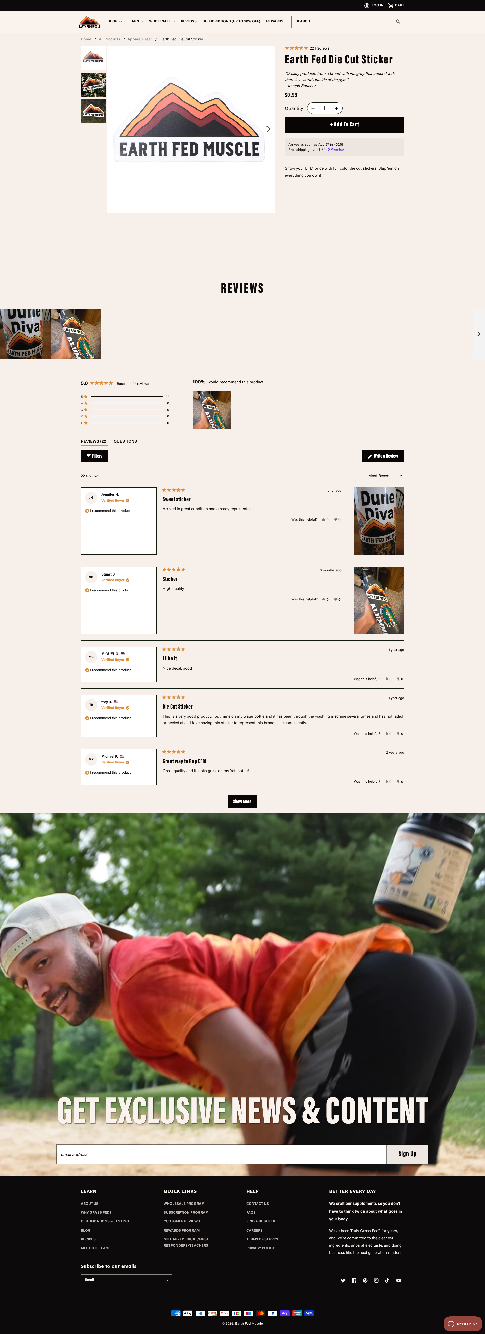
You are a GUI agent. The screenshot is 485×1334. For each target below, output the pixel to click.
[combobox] (348, 22)
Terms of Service (262, 1239)
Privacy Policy (260, 1248)
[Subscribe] (166, 1280)
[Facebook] (354, 1280)
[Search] (398, 21)
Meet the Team (95, 1248)
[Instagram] (376, 1280)
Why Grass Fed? (96, 1213)
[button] (396, 5)
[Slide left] (128, 129)
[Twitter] (343, 1280)
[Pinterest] (365, 1280)
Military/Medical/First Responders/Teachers (186, 1243)
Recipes (88, 1239)
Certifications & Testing (105, 1221)
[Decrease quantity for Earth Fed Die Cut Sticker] (313, 108)
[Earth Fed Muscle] (89, 22)
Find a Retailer (260, 1221)
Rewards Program (182, 1231)
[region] (242, 334)
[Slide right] (254, 129)
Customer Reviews (182, 1221)
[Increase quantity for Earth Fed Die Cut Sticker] (336, 108)
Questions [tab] (125, 443)
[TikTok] (387, 1280)
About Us (90, 1204)
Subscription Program (186, 1213)
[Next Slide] (479, 334)
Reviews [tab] (94, 443)
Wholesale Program (184, 1204)
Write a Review (388, 458)
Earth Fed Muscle (249, 1323)
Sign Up (408, 1154)
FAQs (251, 1213)
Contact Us (257, 1204)
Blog (86, 1231)
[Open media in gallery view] (191, 129)
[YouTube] (398, 1280)
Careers (254, 1231)
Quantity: (295, 108)
